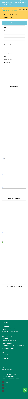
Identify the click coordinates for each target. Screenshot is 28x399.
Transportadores (8, 59)
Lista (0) (22, 0)
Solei (5, 56)
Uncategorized (7, 62)
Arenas (5, 27)
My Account (5, 362)
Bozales (5, 36)
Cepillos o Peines (8, 41)
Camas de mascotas (8, 39)
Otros (5, 47)
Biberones (6, 33)
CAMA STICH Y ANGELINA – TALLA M (14, 115)
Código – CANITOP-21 (14, 312)
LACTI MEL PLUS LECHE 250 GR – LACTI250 (14, 226)
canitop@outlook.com (7, 369)
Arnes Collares (7, 30)
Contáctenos (5, 354)
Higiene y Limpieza (8, 44)
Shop (3, 352)
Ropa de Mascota (8, 53)
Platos (5, 50)
